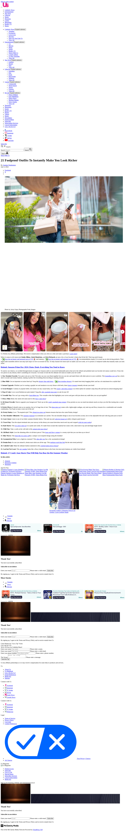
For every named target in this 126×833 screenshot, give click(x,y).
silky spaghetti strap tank (49, 392)
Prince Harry (13, 98)
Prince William (13, 95)
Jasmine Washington (9, 165)
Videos (7, 114)
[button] (63, 148)
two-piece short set (20, 426)
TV (10, 44)
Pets (10, 73)
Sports (7, 17)
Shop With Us (5, 155)
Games (7, 20)
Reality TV (8, 24)
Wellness (11, 78)
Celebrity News (9, 10)
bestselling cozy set (111, 376)
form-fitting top (34, 395)
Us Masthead (9, 671)
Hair (10, 65)
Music (11, 47)
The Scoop (4, 657)
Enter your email (6, 651)
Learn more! (73, 354)
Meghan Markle (14, 100)
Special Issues (9, 774)
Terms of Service (10, 718)
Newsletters (8, 118)
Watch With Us (13, 53)
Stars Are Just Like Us (16, 38)
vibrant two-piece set (38, 412)
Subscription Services (11, 123)
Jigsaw (11, 87)
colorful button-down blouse (49, 446)
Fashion (11, 62)
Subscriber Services (11, 776)
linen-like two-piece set (22, 436)
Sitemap (7, 678)
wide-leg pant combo (84, 422)
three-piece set (56, 407)
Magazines (8, 22)
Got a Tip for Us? (10, 127)
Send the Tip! (5, 659)
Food (10, 75)
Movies (11, 46)
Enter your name (6, 649)
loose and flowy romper (52, 432)
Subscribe (8, 121)
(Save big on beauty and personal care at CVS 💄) (18, 359)
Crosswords (12, 84)
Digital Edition (9, 119)
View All (11, 40)
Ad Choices (8, 760)
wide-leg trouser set (61, 419)
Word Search (13, 85)
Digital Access (9, 769)
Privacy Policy (9, 720)
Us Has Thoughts (14, 56)
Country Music (13, 54)
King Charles (13, 102)
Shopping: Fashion (10, 463)
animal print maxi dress (40, 429)
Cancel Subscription (11, 125)
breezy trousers (72, 385)
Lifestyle (7, 15)
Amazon (7, 461)
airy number (23, 449)
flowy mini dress (40, 399)
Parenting (12, 71)
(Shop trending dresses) (63, 381)
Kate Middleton (13, 96)
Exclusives (12, 33)
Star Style (8, 13)
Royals (7, 93)
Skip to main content (7, 1)
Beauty (11, 64)
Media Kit (8, 676)
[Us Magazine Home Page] (6, 6)
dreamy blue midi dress (55, 381)
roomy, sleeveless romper (64, 389)
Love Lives (12, 35)
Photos (7, 112)
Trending (11, 31)
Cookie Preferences (11, 724)
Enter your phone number (9, 653)
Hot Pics (11, 36)
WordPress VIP (38, 830)
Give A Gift (8, 772)
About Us (8, 669)
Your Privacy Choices (83, 758)
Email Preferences (10, 675)
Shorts (7, 26)
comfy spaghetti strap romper (57, 402)
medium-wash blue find (57, 442)
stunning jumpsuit (28, 415)
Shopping (8, 19)
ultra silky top (40, 439)
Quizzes (11, 89)
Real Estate (12, 76)
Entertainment (9, 12)
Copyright (8, 722)
